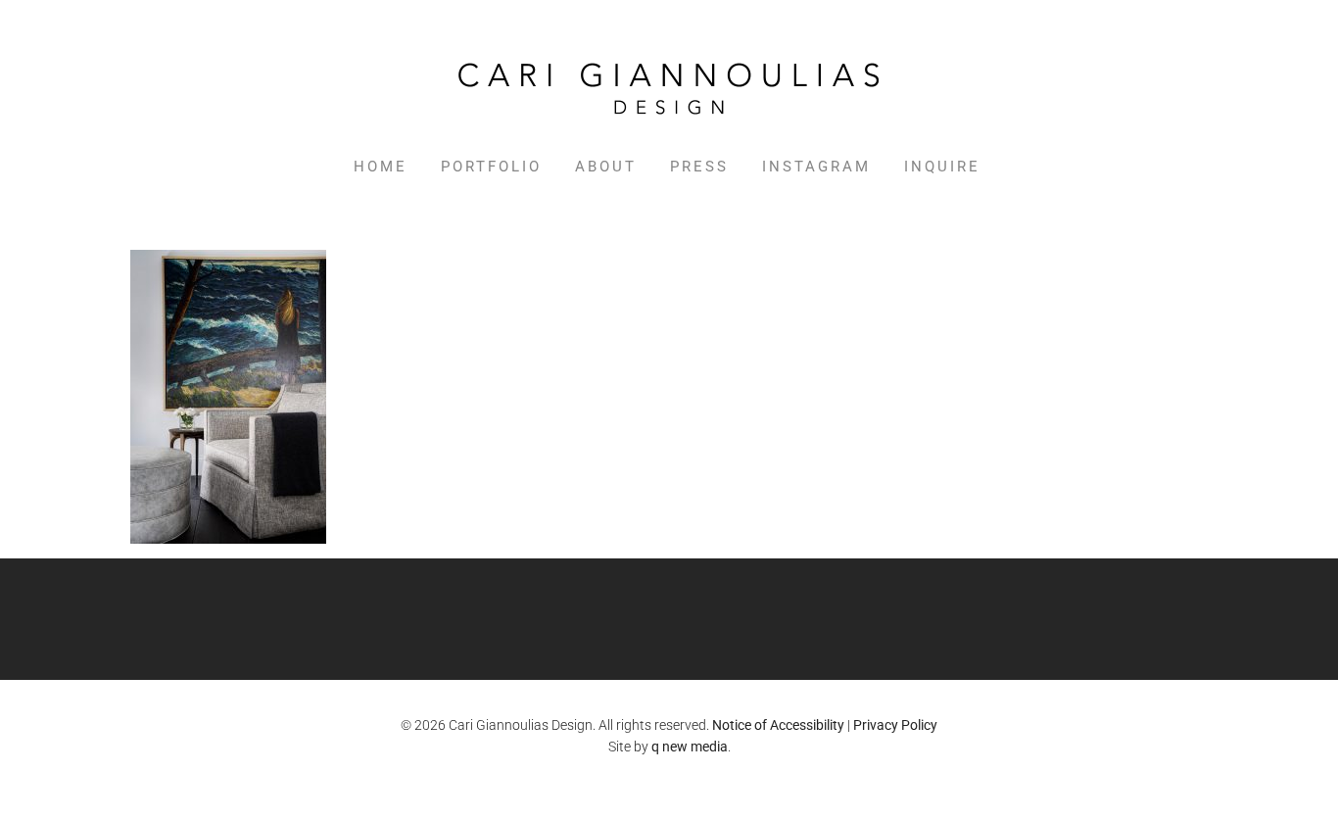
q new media (689, 746)
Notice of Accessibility (778, 725)
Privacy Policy (895, 725)
